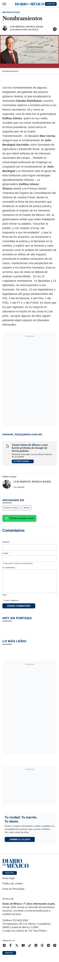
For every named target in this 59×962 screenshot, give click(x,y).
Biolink (9, 953)
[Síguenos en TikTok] (29, 945)
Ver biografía (19, 487)
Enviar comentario (19, 606)
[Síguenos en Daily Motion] (55, 945)
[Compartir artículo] (55, 29)
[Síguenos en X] (17, 945)
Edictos (10, 873)
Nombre (6, 542)
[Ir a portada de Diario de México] (29, 863)
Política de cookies (12, 883)
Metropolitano (11, 12)
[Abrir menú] (4, 4)
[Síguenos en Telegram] (48, 945)
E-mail (5, 553)
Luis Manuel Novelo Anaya (26, 27)
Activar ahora (21, 461)
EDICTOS (51, 4)
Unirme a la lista (19, 839)
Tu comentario (9, 568)
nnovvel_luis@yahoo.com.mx (22, 434)
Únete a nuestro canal (22, 518)
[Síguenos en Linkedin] (36, 945)
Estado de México (11, 508)
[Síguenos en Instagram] (4, 945)
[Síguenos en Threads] (42, 945)
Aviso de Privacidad (13, 889)
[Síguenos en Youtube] (23, 945)
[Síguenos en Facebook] (10, 945)
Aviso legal (8, 878)
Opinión (26, 508)
